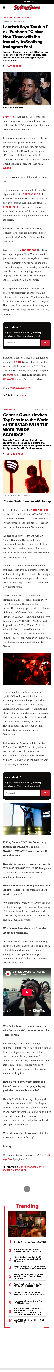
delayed (8, 379)
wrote (7, 168)
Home (5, 18)
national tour (39, 509)
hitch (17, 361)
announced (29, 250)
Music (13, 18)
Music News (24, 18)
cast (10, 374)
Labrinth (8, 116)
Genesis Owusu (27, 1167)
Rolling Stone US (20, 388)
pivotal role (10, 207)
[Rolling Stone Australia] (27, 9)
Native (22, 1170)
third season (31, 194)
